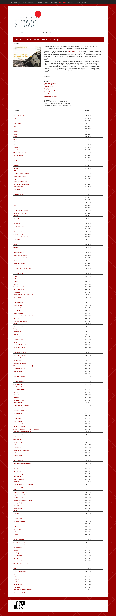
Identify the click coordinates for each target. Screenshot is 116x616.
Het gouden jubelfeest (19, 389)
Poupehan (16, 121)
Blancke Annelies (48, 85)
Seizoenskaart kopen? (43, 2)
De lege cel (16, 323)
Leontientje (16, 553)
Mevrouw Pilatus (17, 518)
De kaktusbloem (17, 337)
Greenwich (16, 221)
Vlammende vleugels (19, 592)
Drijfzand (15, 468)
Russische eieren (18, 497)
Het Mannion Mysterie (19, 387)
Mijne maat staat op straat (20, 321)
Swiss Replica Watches (74, 51)
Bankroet (15, 558)
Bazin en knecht (17, 555)
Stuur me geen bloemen (19, 408)
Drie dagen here (17, 331)
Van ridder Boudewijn (19, 155)
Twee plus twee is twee (19, 287)
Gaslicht (15, 334)
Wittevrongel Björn (49, 86)
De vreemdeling (17, 508)
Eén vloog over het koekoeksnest (22, 268)
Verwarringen (17, 276)
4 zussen (15, 134)
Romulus (15, 244)
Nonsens (15, 229)
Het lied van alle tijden (19, 539)
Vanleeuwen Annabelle (50, 83)
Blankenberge (17, 250)
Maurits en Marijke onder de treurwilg (23, 316)
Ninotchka (16, 505)
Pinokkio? (16, 160)
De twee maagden (18, 371)
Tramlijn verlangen (18, 187)
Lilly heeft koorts (17, 471)
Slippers (15, 281)
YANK (14, 118)
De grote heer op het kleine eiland (22, 500)
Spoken (15, 342)
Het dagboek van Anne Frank (21, 258)
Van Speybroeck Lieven (50, 96)
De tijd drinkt (16, 165)
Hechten (15, 126)
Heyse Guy (47, 93)
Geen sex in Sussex (18, 358)
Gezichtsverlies (17, 266)
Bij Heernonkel (17, 574)
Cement (15, 550)
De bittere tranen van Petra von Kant (23, 295)
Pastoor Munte (17, 308)
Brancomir (16, 579)
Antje (14, 524)
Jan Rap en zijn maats (19, 289)
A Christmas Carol (18, 302)
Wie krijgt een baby (18, 381)
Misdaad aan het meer (19, 352)
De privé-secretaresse (19, 300)
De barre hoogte (17, 458)
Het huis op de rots (18, 400)
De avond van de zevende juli (21, 355)
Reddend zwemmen (18, 279)
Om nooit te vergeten (19, 200)
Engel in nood (17, 466)
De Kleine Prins (17, 305)
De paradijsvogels (18, 339)
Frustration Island (18, 150)
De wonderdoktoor (18, 476)
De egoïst (16, 397)
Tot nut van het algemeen (20, 213)
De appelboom (17, 418)
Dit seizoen (31, 2)
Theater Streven (15, 2)
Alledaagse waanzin (18, 194)
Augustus (15, 129)
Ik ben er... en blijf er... (19, 424)
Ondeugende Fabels (18, 247)
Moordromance (17, 297)
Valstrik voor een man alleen (21, 450)
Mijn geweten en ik (18, 292)
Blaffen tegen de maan (19, 368)
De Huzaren (16, 445)
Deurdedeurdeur (17, 147)
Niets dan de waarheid (19, 442)
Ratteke (15, 532)
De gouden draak (18, 179)
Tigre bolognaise (17, 231)
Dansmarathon (17, 123)
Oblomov (15, 168)
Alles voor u (16, 142)
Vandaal (15, 131)
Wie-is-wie (54, 2)
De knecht (16, 392)
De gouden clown (18, 584)
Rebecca (15, 526)
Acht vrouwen (17, 208)
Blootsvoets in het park (19, 347)
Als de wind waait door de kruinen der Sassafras (26, 429)
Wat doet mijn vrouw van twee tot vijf (23, 366)
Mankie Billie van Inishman (20, 210)
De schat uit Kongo (18, 474)
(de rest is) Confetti (18, 113)
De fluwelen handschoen (20, 453)
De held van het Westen (19, 437)
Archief (78, 2)
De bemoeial (16, 374)
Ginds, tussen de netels (19, 152)
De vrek (15, 576)
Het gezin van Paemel (19, 426)
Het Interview (16, 223)
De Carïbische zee (18, 313)
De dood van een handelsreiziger (22, 431)
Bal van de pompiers (18, 226)
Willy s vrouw (16, 534)
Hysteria (15, 260)
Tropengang (16, 587)
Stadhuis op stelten (18, 479)
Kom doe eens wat (18, 350)
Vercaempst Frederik (49, 78)
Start (24, 2)
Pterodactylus (17, 192)
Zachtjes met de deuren (19, 329)
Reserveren (62, 2)
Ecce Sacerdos (17, 582)
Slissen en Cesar (18, 421)
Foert (14, 144)
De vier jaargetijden (18, 503)
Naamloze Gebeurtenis (19, 176)
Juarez (15, 489)
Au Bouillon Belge (18, 273)
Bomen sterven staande (19, 434)
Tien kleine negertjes (19, 521)
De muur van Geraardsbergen (21, 237)
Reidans (15, 284)
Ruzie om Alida (17, 529)
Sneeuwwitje (16, 239)
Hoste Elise (47, 91)
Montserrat (16, 416)
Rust (14, 205)
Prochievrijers (17, 395)
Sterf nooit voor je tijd (19, 516)
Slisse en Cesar (17, 455)
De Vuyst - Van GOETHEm (20, 271)
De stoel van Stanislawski (20, 263)
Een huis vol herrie (18, 460)
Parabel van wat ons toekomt (21, 173)
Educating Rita (17, 310)
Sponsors (70, 2)
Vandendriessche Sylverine (51, 90)
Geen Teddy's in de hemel (20, 563)
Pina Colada (16, 189)
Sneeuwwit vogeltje (18, 115)
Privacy (84, 2)
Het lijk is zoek (17, 360)
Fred (14, 202)
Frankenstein (16, 215)
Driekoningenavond (18, 326)
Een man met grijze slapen (20, 487)
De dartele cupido (18, 561)
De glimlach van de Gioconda (21, 495)
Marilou (15, 379)
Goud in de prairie (18, 439)
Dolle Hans (16, 513)
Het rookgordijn (17, 413)
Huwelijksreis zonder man (20, 410)
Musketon (16, 242)
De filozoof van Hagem (19, 363)
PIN (14, 197)
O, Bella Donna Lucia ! (19, 542)
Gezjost (15, 139)
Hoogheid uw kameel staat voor (21, 405)
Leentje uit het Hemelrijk (19, 345)
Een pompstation (18, 158)
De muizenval (17, 447)
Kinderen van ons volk (19, 545)
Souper (15, 510)
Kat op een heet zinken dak (20, 163)
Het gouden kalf (17, 547)
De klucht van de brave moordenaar (23, 484)
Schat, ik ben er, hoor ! (19, 384)
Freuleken (16, 537)
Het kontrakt (16, 318)
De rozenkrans (17, 566)
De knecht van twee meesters (21, 184)
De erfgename (17, 482)
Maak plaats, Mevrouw (19, 376)
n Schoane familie (18, 234)
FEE (14, 171)
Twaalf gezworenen (18, 252)
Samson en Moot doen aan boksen (22, 590)
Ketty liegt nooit (17, 403)
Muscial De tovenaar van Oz (21, 181)
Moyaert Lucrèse (48, 95)
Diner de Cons (17, 218)
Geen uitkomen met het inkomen (22, 463)
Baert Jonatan (48, 88)
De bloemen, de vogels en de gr (22, 255)
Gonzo (15, 136)
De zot (15, 568)
